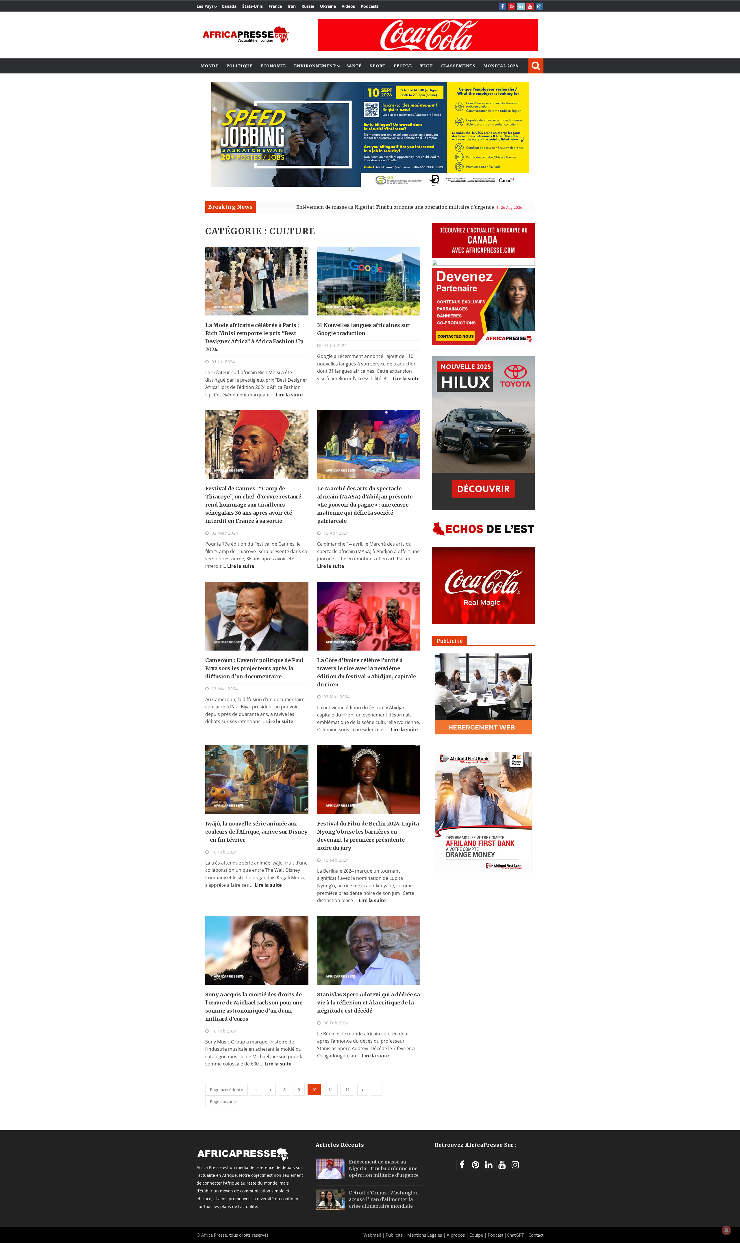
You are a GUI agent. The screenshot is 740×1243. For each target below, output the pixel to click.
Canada (229, 6)
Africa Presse (214, 1235)
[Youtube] (530, 6)
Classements (458, 66)
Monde (209, 66)
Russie (307, 6)
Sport (378, 66)
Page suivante (224, 1101)
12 (347, 1089)
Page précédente (226, 1089)
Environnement (315, 66)
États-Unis (252, 6)
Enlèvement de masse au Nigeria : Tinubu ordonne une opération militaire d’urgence (322, 207)
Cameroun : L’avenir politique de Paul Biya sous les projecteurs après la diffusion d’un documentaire (254, 668)
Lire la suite (289, 394)
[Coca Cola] (428, 35)
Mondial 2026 (500, 66)
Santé (354, 66)
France (275, 6)
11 (330, 1089)
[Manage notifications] (726, 1230)
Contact (535, 1235)
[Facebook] (502, 6)
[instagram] (539, 6)
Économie (273, 66)
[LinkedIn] (521, 6)
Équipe (476, 1235)
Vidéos (348, 6)
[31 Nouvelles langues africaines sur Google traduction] (368, 281)
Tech (426, 66)
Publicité (395, 1235)
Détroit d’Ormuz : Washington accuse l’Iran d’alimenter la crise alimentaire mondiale (384, 1199)
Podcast (495, 1235)
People (403, 66)
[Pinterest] (511, 6)
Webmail (372, 1235)
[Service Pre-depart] (370, 185)
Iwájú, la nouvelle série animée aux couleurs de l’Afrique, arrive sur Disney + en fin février (256, 831)
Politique (239, 66)
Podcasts (370, 6)
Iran (292, 6)
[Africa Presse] (245, 34)
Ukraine (328, 6)
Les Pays (205, 6)
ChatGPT (515, 1235)
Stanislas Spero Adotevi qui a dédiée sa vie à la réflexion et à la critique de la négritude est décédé (368, 1002)
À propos (456, 1235)
